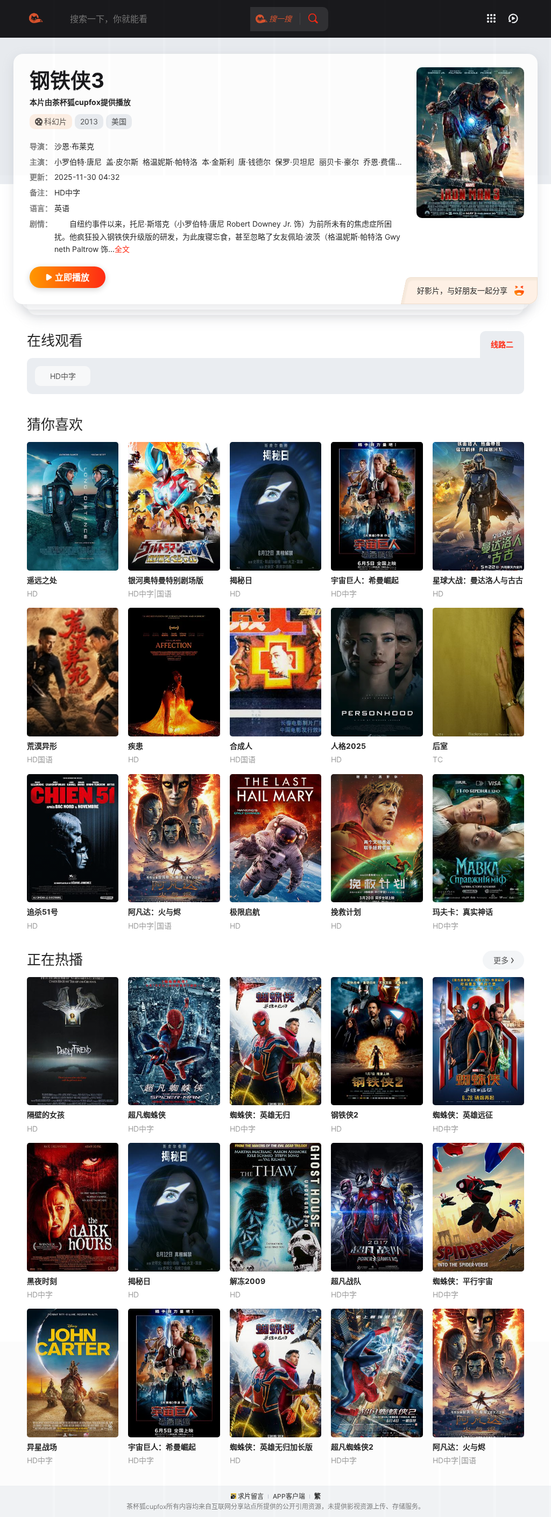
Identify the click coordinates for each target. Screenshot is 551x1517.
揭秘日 (241, 580)
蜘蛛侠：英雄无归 (260, 1114)
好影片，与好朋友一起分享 (462, 290)
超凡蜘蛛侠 (147, 1114)
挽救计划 (346, 911)
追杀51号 (42, 911)
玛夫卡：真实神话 (463, 911)
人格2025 (348, 745)
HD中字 (63, 376)
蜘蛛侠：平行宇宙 (463, 1281)
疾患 (135, 745)
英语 (61, 208)
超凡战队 (346, 1281)
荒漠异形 (42, 745)
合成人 (241, 745)
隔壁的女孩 (46, 1114)
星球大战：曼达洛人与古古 (478, 580)
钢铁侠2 (344, 1114)
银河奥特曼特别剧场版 (165, 580)
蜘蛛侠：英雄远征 (463, 1114)
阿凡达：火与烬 (154, 911)
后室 (440, 745)
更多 (500, 960)
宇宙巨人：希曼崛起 (365, 580)
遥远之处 (42, 580)
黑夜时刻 (42, 1281)
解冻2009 (247, 1281)
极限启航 (245, 911)
